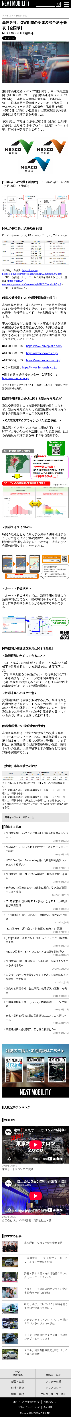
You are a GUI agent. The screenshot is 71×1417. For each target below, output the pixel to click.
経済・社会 (28, 817)
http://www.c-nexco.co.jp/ (42, 353)
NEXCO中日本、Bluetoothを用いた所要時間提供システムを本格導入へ (37, 864)
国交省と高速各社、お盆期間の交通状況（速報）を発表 (37, 992)
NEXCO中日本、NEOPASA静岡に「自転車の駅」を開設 (37, 878)
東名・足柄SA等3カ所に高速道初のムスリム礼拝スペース (37, 1019)
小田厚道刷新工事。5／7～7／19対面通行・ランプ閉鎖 (37, 1006)
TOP (17, 1372)
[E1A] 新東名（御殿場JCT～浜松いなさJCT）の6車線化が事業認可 (37, 905)
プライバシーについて (29, 1407)
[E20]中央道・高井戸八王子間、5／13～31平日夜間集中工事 (37, 942)
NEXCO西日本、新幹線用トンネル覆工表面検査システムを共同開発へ (37, 965)
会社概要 (48, 1407)
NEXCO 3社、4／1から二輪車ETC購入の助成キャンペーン (37, 837)
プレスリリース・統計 (53, 1394)
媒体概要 (18, 1375)
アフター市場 (53, 1381)
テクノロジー (53, 1387)
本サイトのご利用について (26, 1402)
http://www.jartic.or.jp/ (15, 378)
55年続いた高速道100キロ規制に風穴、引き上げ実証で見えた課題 (37, 891)
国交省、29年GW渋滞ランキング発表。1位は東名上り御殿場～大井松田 (37, 978)
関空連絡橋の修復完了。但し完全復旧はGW (37, 1031)
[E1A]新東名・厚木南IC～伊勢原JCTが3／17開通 (37, 930)
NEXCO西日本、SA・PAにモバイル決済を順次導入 (37, 953)
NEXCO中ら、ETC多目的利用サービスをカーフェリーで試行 (37, 850)
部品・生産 (17, 1381)
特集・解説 (17, 1394)
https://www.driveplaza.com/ (44, 346)
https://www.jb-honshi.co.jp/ (39, 367)
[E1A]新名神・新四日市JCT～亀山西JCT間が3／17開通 (37, 918)
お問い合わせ (50, 1402)
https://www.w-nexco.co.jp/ (43, 360)
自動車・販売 (53, 1375)
